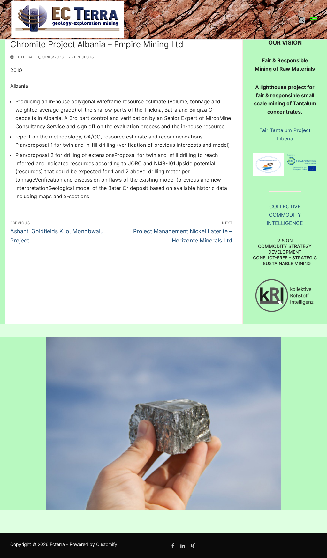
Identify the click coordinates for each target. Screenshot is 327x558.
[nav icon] (313, 19)
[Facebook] (173, 546)
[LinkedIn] (183, 546)
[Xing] (193, 546)
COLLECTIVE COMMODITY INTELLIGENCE (285, 214)
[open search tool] (302, 20)
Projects (83, 57)
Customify (106, 544)
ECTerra (23, 57)
